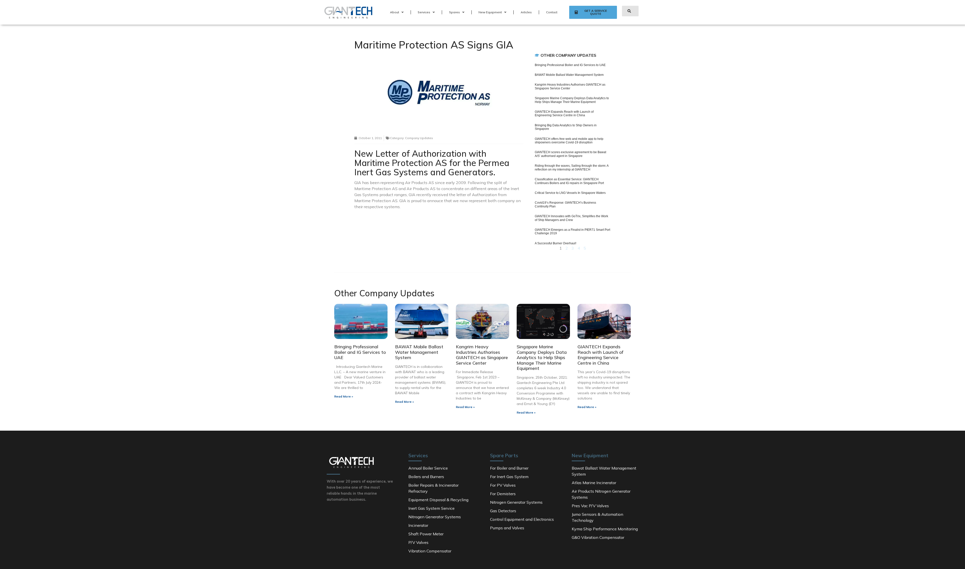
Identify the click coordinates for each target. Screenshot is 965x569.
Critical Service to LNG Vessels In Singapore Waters (570, 193)
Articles (526, 12)
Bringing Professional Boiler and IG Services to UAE (570, 65)
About (394, 12)
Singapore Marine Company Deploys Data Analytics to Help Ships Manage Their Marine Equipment (572, 99)
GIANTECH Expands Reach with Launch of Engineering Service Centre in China (564, 113)
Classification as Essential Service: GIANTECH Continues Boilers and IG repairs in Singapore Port (569, 181)
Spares (454, 12)
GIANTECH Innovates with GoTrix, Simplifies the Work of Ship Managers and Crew (571, 217)
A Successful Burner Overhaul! (555, 243)
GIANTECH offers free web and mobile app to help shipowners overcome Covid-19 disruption (569, 140)
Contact (551, 12)
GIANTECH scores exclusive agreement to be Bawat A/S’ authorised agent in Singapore (570, 153)
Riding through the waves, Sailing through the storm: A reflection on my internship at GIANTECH (571, 167)
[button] (593, 12)
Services (424, 12)
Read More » (343, 396)
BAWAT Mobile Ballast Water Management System (569, 75)
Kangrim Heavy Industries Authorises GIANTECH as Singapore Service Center (570, 86)
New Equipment (490, 12)
